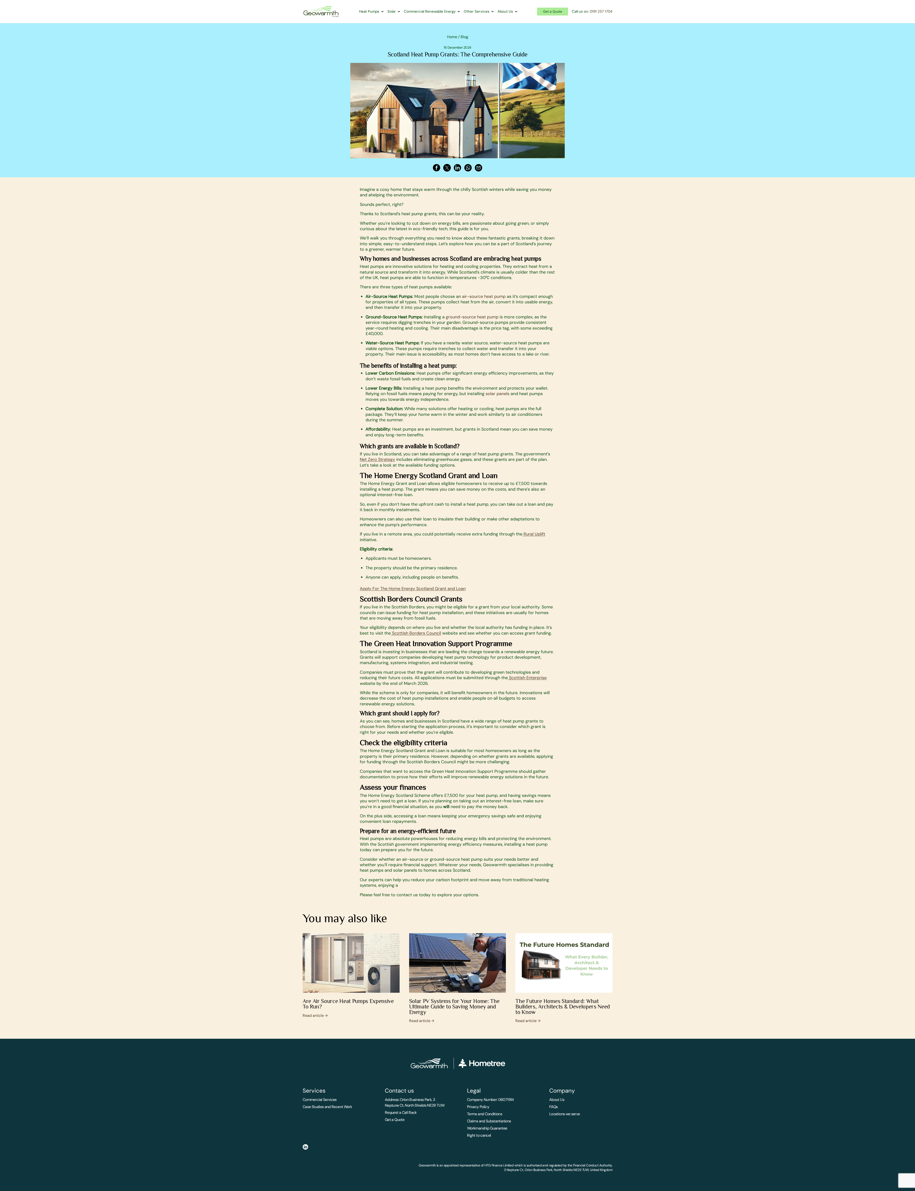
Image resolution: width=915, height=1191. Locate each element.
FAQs (553, 1106)
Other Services (476, 11)
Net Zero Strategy (377, 459)
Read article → (315, 1015)
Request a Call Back (401, 1112)
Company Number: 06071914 (490, 1099)
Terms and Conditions (484, 1113)
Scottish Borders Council (416, 633)
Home (452, 36)
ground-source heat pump (471, 317)
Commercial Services (320, 1099)
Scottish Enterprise (527, 678)
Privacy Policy (478, 1106)
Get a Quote (552, 11)
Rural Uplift (533, 534)
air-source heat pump (483, 296)
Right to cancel (479, 1135)
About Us (505, 11)
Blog (464, 36)
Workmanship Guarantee (487, 1128)
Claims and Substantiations (489, 1121)
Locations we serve (564, 1113)
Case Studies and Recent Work (327, 1106)
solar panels (496, 394)
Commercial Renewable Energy (430, 11)
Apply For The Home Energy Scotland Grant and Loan (413, 588)
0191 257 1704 (601, 11)
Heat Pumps (369, 11)
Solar (391, 11)
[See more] (351, 963)
